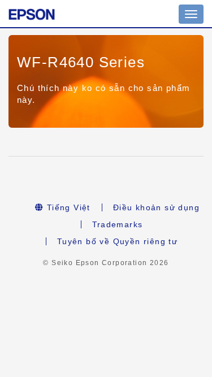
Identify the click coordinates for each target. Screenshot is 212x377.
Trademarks (117, 224)
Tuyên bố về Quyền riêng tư (117, 241)
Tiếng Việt (67, 207)
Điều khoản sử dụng (156, 207)
